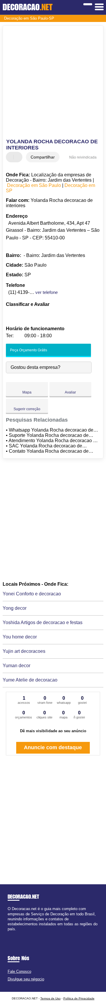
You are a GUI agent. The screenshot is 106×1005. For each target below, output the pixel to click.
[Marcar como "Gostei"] (11, 157)
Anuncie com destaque (53, 747)
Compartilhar (43, 157)
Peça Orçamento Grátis (28, 350)
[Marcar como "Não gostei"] (18, 157)
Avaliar (70, 392)
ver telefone (46, 292)
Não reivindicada (83, 157)
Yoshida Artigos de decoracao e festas (42, 622)
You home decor (20, 636)
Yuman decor (16, 665)
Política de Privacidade (79, 998)
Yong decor (14, 608)
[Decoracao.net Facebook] (9, 934)
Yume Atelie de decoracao (30, 679)
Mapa (27, 392)
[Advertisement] (53, 83)
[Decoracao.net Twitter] (11, 934)
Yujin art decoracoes (24, 651)
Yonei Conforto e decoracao (32, 593)
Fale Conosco (19, 971)
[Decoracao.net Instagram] (14, 934)
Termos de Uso (50, 998)
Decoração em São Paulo (34, 185)
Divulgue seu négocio (26, 979)
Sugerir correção (27, 409)
